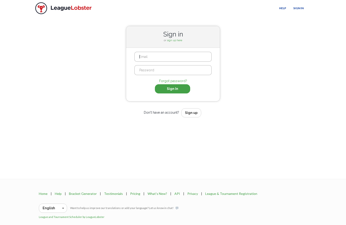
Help (282, 8)
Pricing (135, 194)
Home (43, 194)
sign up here (174, 40)
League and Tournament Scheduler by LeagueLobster (72, 216)
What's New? (157, 194)
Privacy (192, 194)
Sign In (298, 8)
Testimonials (113, 194)
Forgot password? (173, 81)
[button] (53, 208)
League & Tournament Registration (231, 194)
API (177, 194)
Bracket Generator (83, 194)
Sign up (191, 113)
